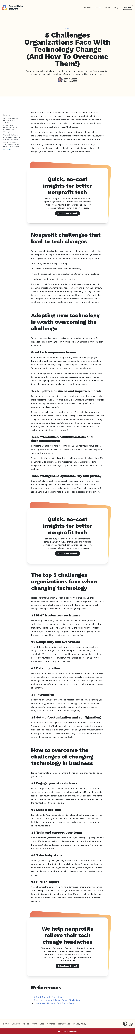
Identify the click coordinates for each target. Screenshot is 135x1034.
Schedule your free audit (68, 213)
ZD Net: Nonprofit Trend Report (49, 997)
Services (87, 7)
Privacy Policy (79, 1023)
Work (107, 7)
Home (6, 1023)
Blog (116, 7)
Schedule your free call (67, 966)
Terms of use (64, 1023)
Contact (127, 7)
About (98, 7)
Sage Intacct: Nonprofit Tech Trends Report (54, 1003)
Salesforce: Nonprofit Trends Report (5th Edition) (57, 1000)
